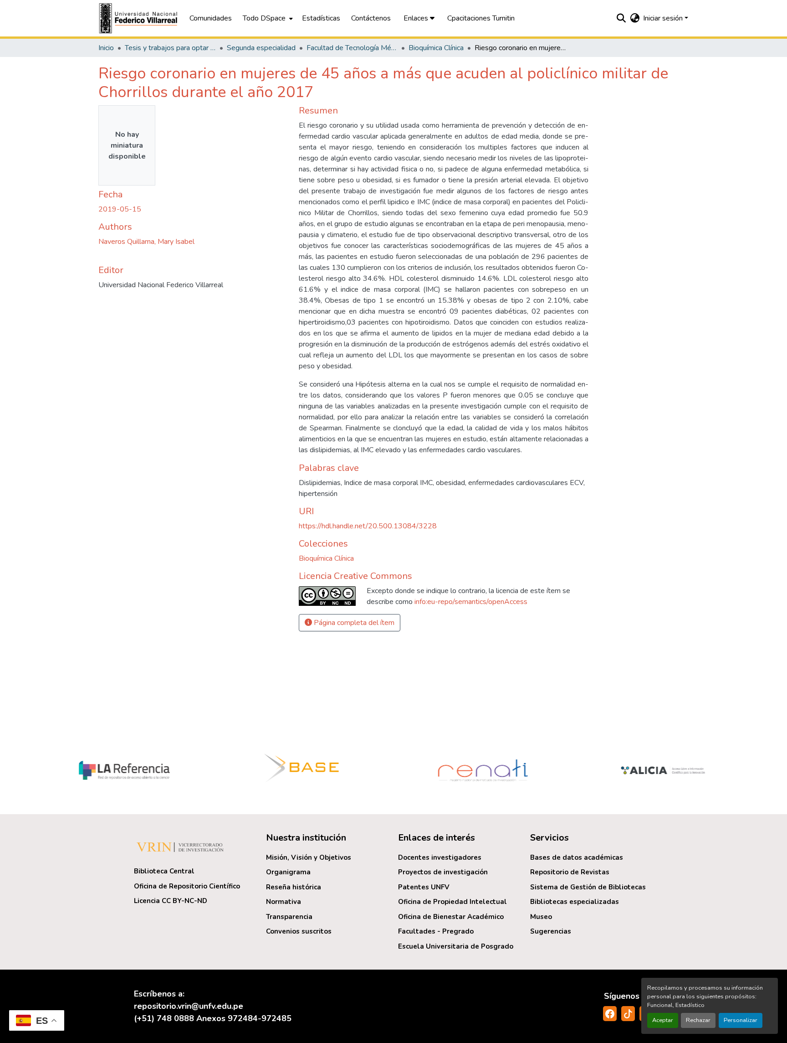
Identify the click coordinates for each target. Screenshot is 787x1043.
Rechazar (698, 1020)
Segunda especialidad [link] (261, 48)
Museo (541, 916)
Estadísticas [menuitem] (321, 18)
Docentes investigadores (439, 857)
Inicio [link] (106, 48)
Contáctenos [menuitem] (371, 18)
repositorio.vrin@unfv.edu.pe (188, 1006)
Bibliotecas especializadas (574, 901)
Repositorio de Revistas (569, 872)
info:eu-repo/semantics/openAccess (470, 602)
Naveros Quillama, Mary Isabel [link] (146, 242)
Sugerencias (550, 931)
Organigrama (288, 872)
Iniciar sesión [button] (664, 18)
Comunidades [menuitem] (210, 18)
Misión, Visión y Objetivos (308, 857)
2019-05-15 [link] (119, 209)
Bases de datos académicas (576, 857)
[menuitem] (267, 18)
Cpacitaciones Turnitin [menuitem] (481, 18)
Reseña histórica (293, 887)
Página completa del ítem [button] (353, 623)
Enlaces (417, 18)
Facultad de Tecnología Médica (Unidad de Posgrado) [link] (352, 48)
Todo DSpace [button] (264, 18)
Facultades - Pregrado (436, 931)
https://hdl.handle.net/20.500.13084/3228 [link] (368, 526)
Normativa (283, 901)
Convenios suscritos (299, 931)
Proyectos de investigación (443, 872)
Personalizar (740, 1020)
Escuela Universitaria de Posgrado (455, 946)
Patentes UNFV (424, 887)
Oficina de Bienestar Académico (451, 916)
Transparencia (289, 916)
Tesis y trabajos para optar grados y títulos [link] (170, 48)
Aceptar (662, 1020)
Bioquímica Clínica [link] (436, 48)
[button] (139, 18)
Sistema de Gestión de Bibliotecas (588, 887)
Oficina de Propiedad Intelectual (452, 901)
